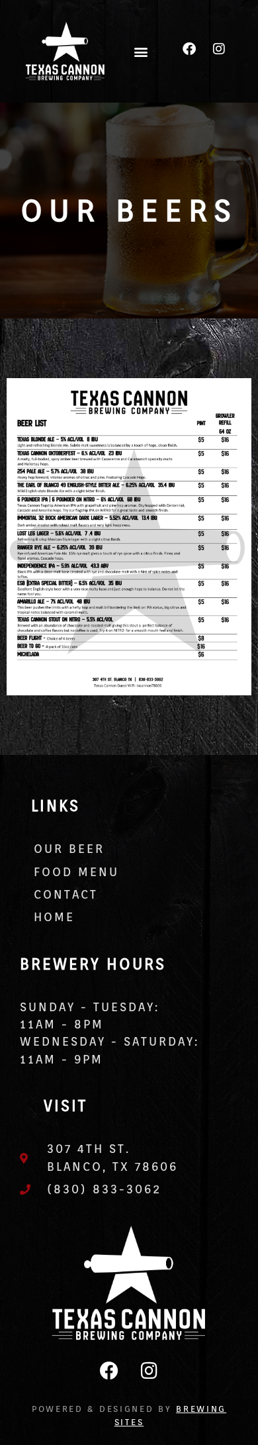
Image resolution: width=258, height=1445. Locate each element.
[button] (140, 51)
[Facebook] (189, 49)
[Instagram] (219, 49)
